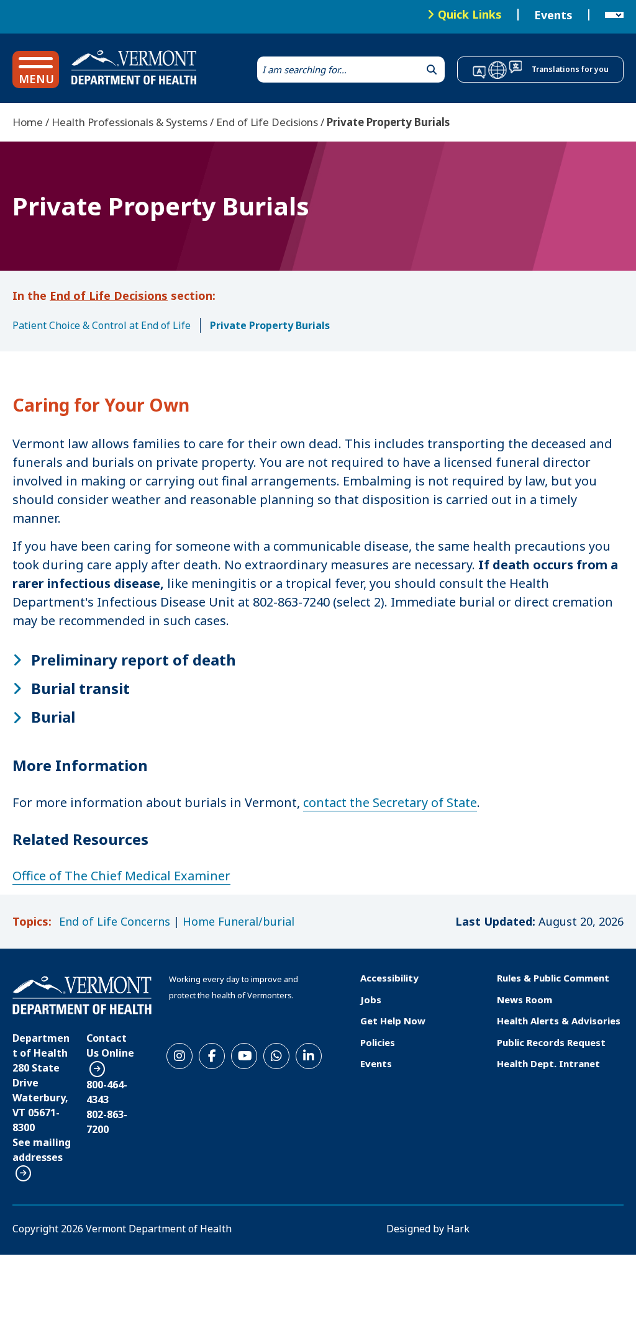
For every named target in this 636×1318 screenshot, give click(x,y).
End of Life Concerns (114, 921)
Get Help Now (392, 1020)
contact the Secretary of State (390, 802)
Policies (377, 1042)
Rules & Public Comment (553, 978)
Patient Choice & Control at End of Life (101, 325)
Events (553, 14)
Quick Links (470, 14)
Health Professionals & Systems (129, 122)
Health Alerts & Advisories (558, 1020)
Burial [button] (53, 717)
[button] (35, 69)
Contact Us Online (110, 1045)
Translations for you (570, 69)
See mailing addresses (41, 1149)
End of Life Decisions (267, 122)
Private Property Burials (270, 325)
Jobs (370, 999)
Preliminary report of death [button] (133, 660)
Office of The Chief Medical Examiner (121, 875)
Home (27, 122)
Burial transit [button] (80, 688)
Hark (458, 1228)
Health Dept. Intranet (548, 1063)
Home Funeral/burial (238, 921)
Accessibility (389, 978)
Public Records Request (551, 1042)
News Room (524, 999)
